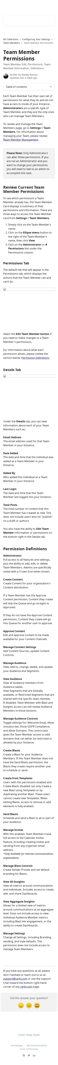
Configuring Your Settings (36, 39)
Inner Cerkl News (29, 1049)
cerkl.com (26, 986)
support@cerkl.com (15, 979)
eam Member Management (21, 140)
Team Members (11, 42)
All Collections (10, 39)
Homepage (17, 1045)
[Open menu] (52, 6)
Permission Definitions (35, 358)
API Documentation (36, 1045)
